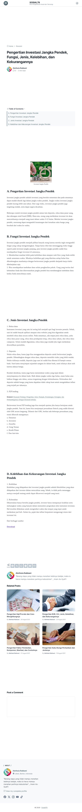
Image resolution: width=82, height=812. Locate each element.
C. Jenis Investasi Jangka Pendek (21, 120)
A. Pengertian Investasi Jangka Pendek (23, 113)
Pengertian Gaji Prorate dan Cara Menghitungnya (20, 615)
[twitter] (17, 566)
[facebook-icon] (5, 797)
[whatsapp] (21, 566)
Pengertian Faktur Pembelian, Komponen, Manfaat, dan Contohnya (22, 649)
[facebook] (12, 566)
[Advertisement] (41, 26)
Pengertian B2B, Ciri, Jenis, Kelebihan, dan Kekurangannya (58, 615)
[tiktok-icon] (21, 797)
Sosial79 (35, 2)
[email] (34, 566)
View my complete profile (16, 791)
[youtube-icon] (17, 797)
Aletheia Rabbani (20, 771)
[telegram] (26, 566)
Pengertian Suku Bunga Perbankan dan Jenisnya (58, 649)
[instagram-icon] (13, 797)
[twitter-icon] (9, 797)
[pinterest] (30, 566)
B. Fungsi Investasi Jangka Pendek (21, 117)
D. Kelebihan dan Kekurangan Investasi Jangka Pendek (29, 124)
